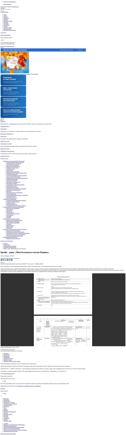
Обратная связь (10, 46)
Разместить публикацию (10, 1)
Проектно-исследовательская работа (15, 232)
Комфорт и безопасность (12, 167)
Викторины (3, 136)
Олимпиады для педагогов (7, 151)
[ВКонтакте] (1, 260)
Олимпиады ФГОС (8, 358)
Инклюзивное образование (13, 166)
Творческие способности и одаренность (16, 188)
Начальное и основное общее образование (14, 161)
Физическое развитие (11, 204)
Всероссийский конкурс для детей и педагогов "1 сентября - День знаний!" (19, 74)
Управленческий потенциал (13, 190)
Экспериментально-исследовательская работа (17, 233)
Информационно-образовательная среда (16, 173)
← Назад (6, 423)
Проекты (8, 217)
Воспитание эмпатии (11, 183)
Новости (6, 17)
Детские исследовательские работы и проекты (15, 229)
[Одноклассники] (3, 260)
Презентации (9, 209)
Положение (6, 25)
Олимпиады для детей (6, 143)
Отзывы (6, 26)
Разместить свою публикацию (8, 433)
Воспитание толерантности (13, 182)
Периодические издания (12, 187)
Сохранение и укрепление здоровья (15, 184)
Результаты (6, 18)
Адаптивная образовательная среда (15, 162)
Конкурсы (3, 121)
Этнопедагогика (10, 169)
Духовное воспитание (11, 174)
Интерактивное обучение (12, 171)
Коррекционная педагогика (10, 237)
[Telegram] (5, 260)
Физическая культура (11, 197)
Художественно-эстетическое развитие (16, 205)
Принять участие (5, 141)
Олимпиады (7, 357)
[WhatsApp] (9, 260)
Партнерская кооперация (12, 165)
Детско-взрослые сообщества (13, 163)
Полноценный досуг (11, 186)
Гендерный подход (11, 196)
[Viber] (7, 260)
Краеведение (9, 170)
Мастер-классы (10, 212)
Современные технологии (12, 213)
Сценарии (8, 216)
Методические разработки (12, 208)
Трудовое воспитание (11, 180)
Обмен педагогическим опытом (11, 218)
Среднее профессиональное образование (14, 207)
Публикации (4, 129)
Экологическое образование (13, 176)
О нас (5, 14)
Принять (3, 388)
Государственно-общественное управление (17, 195)
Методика (8, 191)
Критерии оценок (8, 21)
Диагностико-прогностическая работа (15, 234)
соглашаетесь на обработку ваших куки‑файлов (29, 386)
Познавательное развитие (12, 201)
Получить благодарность (10, 30)
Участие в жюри (8, 27)
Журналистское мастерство (13, 230)
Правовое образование (12, 179)
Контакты (6, 22)
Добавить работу (5, 126)
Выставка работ (7, 29)
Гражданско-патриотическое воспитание (16, 175)
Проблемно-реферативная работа (14, 236)
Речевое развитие (10, 203)
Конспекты (9, 211)
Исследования (9, 215)
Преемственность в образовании (14, 192)
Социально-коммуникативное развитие (16, 200)
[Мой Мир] (12, 260)
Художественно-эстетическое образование (16, 178)
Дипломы (6, 23)
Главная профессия (11, 194)
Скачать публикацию (6, 347)
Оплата (5, 15)
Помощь (6, 19)
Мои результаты (7, 4)
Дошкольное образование (10, 199)
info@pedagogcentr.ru (6, 35)
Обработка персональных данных (12, 361)
